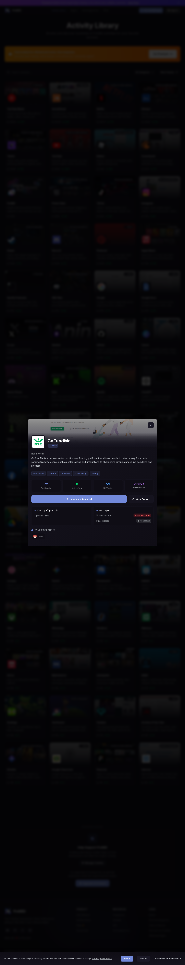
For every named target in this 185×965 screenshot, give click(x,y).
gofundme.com (42, 516)
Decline (143, 958)
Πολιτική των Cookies (102, 958)
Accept (127, 958)
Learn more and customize (167, 958)
